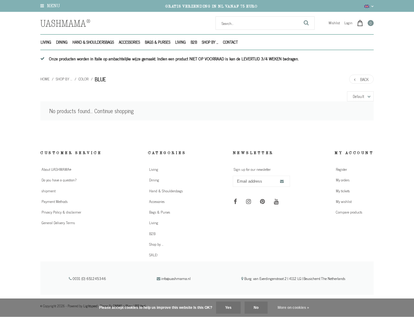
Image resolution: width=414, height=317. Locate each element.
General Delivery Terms (58, 223)
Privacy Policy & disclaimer (61, 212)
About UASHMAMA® (56, 169)
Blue (100, 79)
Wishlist (334, 23)
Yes (228, 307)
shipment (48, 191)
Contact (230, 42)
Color (83, 79)
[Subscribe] (281, 181)
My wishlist (344, 201)
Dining (62, 42)
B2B (194, 42)
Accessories (129, 42)
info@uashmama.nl (176, 278)
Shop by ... (210, 42)
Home (44, 79)
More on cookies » (293, 307)
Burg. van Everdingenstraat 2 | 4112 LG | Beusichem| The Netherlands (294, 278)
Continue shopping (114, 110)
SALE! (153, 255)
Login (348, 23)
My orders (342, 180)
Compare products (349, 212)
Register (341, 169)
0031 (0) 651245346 (89, 278)
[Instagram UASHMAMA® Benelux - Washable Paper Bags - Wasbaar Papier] (248, 201)
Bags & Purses (157, 42)
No (256, 307)
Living (46, 42)
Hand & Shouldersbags (93, 42)
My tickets (343, 191)
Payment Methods (55, 201)
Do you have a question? (59, 180)
